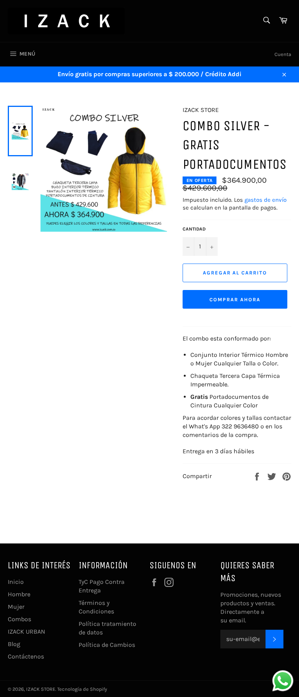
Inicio (16, 581)
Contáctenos (26, 656)
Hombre (19, 594)
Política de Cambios (107, 644)
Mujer (16, 606)
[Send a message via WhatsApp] (283, 681)
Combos (19, 619)
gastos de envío (265, 199)
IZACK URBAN (26, 631)
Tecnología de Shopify (82, 689)
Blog (14, 644)
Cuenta (282, 54)
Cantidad (194, 229)
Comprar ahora (234, 299)
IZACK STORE (40, 689)
